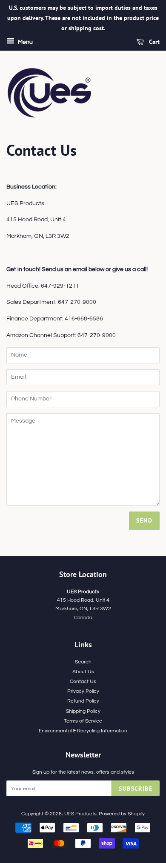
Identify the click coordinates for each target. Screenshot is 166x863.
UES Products (80, 813)
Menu (25, 43)
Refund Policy (83, 700)
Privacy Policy (83, 691)
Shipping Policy (83, 711)
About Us (83, 671)
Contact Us (83, 681)
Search (83, 661)
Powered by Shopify (122, 813)
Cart (153, 42)
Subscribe (135, 788)
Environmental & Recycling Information (83, 730)
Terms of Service (83, 720)
